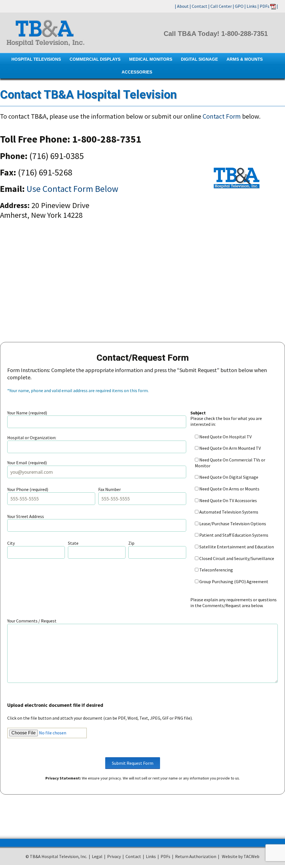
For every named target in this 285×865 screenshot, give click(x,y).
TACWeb (251, 856)
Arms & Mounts (245, 59)
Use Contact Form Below (72, 188)
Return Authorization (195, 856)
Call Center (221, 6)
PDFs (264, 6)
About (183, 6)
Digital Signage (199, 59)
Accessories (137, 72)
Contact (199, 6)
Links (252, 6)
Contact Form (222, 116)
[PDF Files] (273, 6)
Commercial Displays (95, 59)
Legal (97, 856)
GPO (239, 6)
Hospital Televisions (36, 59)
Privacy (114, 856)
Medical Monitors (150, 59)
